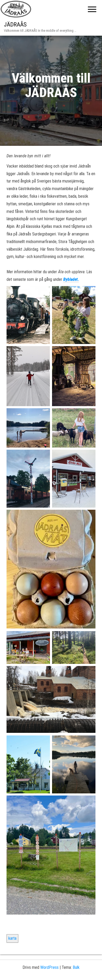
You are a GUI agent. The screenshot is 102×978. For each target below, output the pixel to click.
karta (12, 938)
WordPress (49, 967)
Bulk (76, 967)
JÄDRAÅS (15, 24)
